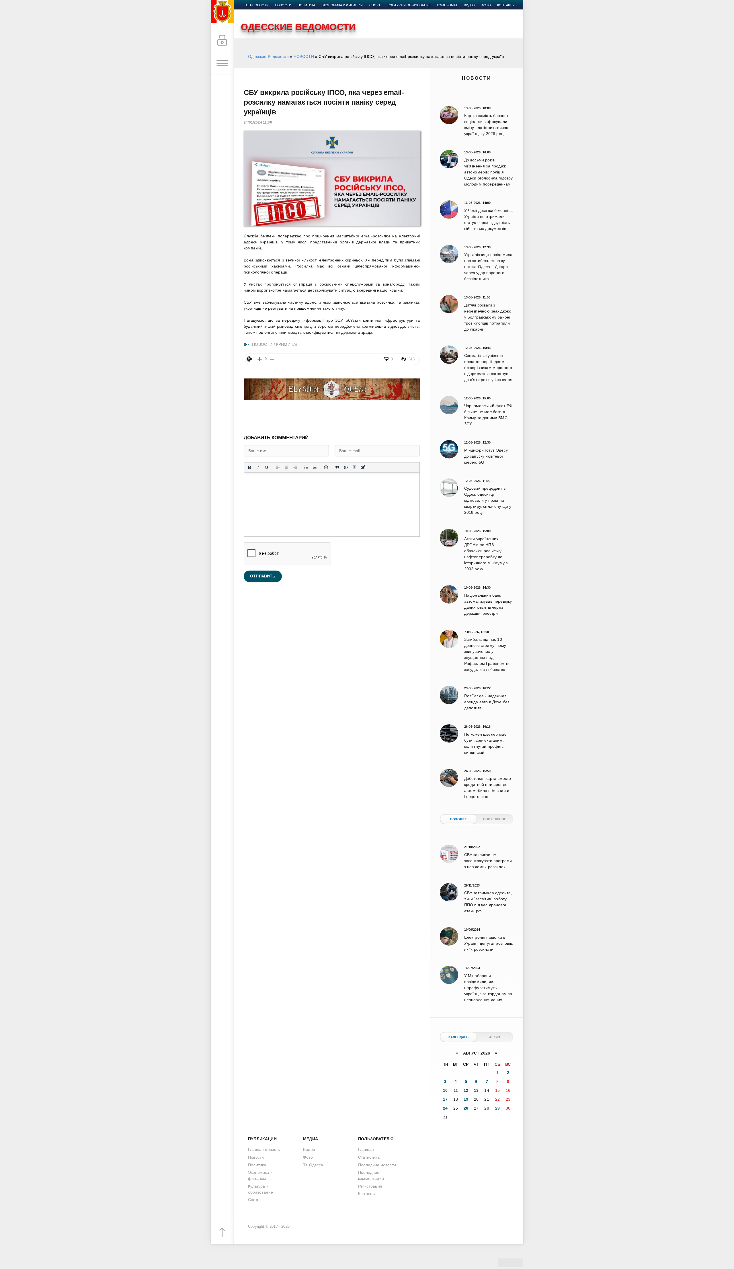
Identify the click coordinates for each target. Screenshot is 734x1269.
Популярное (494, 819)
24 (445, 1108)
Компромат (447, 5)
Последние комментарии (371, 1175)
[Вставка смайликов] (326, 467)
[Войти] (222, 40)
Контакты (506, 5)
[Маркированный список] (306, 467)
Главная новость (264, 1149)
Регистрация (370, 1186)
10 (445, 1090)
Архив (494, 1037)
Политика (306, 5)
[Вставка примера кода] (345, 467)
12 (466, 1090)
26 (466, 1108)
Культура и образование (409, 5)
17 (445, 1099)
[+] (259, 359)
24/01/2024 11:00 (258, 122)
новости (283, 5)
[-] (272, 359)
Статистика (369, 1157)
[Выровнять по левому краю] (278, 467)
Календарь (458, 1037)
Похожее (458, 819)
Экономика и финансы (342, 5)
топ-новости (256, 5)
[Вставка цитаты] (337, 467)
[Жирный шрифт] (249, 467)
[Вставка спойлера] (354, 467)
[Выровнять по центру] (286, 467)
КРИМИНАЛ (287, 344)
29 (497, 1108)
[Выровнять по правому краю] (295, 467)
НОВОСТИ (304, 56)
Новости (476, 78)
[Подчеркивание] (266, 467)
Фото (486, 5)
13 (476, 1090)
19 (466, 1099)
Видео (469, 5)
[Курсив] (258, 467)
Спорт (375, 5)
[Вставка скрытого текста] (363, 467)
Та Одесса (313, 1165)
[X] (249, 359)
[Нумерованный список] (315, 467)
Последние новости (377, 1165)
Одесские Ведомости (268, 56)
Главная (366, 1149)
